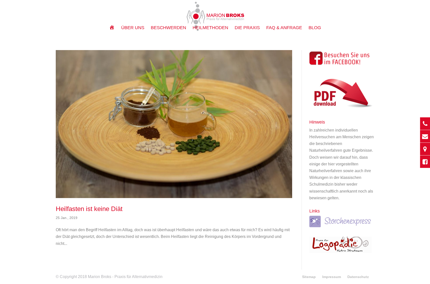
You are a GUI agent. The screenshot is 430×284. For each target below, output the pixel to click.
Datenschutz (358, 277)
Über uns (132, 28)
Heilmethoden (210, 28)
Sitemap (309, 277)
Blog (315, 28)
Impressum (331, 277)
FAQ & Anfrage (284, 28)
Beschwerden (168, 28)
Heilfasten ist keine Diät (89, 209)
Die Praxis (247, 28)
